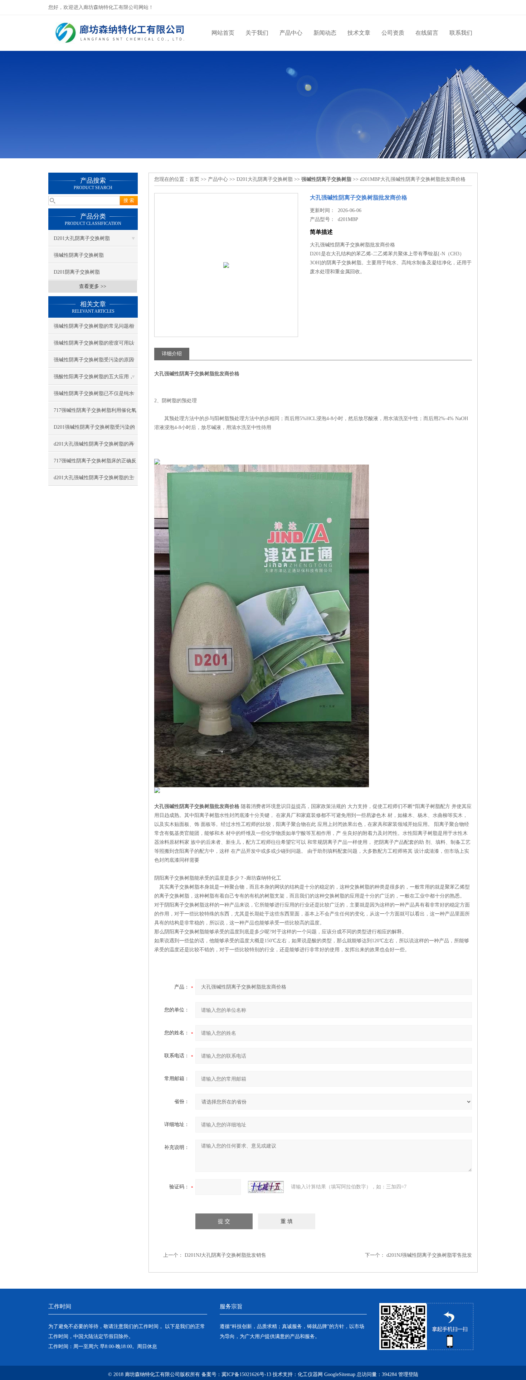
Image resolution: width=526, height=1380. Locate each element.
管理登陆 (408, 1374)
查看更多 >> (92, 286)
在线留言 (426, 33)
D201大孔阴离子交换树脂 (82, 238)
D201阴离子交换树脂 (77, 272)
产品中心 (290, 33)
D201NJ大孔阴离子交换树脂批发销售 (225, 1255)
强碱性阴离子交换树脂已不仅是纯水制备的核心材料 (94, 396)
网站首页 (222, 33)
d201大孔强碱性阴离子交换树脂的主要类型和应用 (94, 480)
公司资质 (392, 33)
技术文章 (358, 33)
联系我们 (460, 33)
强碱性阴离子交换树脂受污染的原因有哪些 (94, 362)
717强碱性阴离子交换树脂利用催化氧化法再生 (95, 413)
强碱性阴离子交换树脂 (79, 255)
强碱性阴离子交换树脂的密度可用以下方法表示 (94, 345)
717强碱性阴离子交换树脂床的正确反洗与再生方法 (95, 463)
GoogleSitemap (339, 1374)
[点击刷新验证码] (266, 1187)
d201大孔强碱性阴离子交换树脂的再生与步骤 (94, 446)
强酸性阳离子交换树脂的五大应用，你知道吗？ (94, 379)
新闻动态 (324, 33)
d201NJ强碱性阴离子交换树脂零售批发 (429, 1255)
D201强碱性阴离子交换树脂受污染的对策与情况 (94, 429)
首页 (194, 179)
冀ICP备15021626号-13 (246, 1374)
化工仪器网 (310, 1374)
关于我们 (256, 33)
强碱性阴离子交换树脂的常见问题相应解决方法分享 (94, 328)
